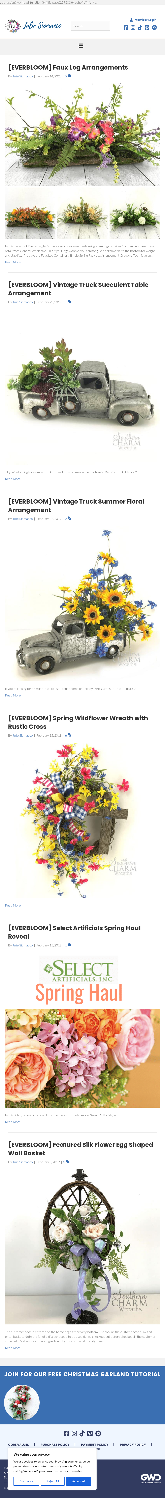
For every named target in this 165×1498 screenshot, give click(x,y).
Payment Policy (94, 1445)
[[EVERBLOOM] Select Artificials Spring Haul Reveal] (82, 1030)
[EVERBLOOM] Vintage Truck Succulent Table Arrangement (78, 289)
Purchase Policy (55, 1445)
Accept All (78, 1481)
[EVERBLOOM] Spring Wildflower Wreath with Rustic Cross (78, 722)
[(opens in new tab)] (151, 1478)
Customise (26, 1481)
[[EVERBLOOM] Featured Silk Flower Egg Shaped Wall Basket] (82, 1246)
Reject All (53, 1481)
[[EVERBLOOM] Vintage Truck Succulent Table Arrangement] (82, 386)
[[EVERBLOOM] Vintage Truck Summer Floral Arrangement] (82, 603)
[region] (52, 1469)
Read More (13, 262)
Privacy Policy (133, 1445)
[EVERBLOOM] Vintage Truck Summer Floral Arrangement (76, 505)
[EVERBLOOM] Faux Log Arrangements (68, 67)
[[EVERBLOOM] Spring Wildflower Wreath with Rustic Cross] (82, 820)
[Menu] (81, 45)
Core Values (18, 1445)
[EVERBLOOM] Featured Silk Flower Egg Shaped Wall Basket (80, 1149)
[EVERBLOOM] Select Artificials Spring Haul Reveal (74, 932)
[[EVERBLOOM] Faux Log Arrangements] (82, 160)
